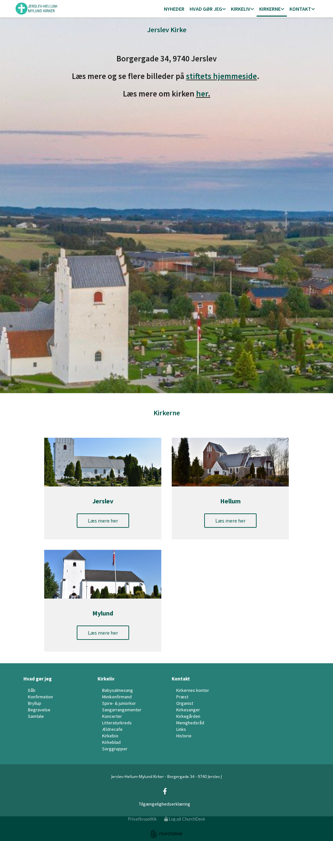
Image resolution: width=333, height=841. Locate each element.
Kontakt (300, 9)
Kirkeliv (240, 9)
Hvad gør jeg (206, 9)
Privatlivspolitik (142, 819)
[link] (207, 9)
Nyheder (174, 9)
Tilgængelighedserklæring (164, 804)
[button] (103, 520)
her (202, 93)
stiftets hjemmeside (221, 76)
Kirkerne (270, 9)
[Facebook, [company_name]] (165, 791)
